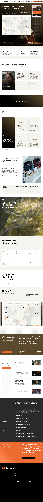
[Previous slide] (38, 352)
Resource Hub (31, 484)
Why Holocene (17, 486)
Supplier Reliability (17, 471)
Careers (16, 488)
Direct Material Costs (18, 475)
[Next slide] (40, 352)
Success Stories (31, 488)
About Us (16, 484)
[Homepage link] (5, 1)
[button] (19, 1)
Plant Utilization (17, 473)
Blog (29, 486)
